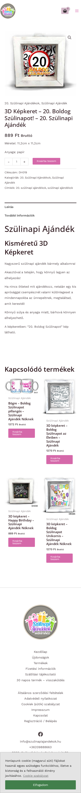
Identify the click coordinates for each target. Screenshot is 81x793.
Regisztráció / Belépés (40, 721)
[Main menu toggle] (77, 11)
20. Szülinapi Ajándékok (22, 103)
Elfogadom (40, 785)
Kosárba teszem (46, 161)
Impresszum (40, 710)
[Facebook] (40, 734)
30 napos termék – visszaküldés (41, 680)
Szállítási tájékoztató (40, 674)
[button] (69, 37)
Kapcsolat (40, 715)
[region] (40, 772)
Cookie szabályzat (35, 775)
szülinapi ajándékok (60, 187)
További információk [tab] (20, 215)
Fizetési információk (41, 669)
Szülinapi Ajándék (54, 103)
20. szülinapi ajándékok (31, 187)
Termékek (41, 663)
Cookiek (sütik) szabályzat (40, 704)
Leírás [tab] (9, 207)
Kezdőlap (40, 652)
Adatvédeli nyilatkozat (40, 698)
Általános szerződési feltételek (40, 693)
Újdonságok (40, 657)
